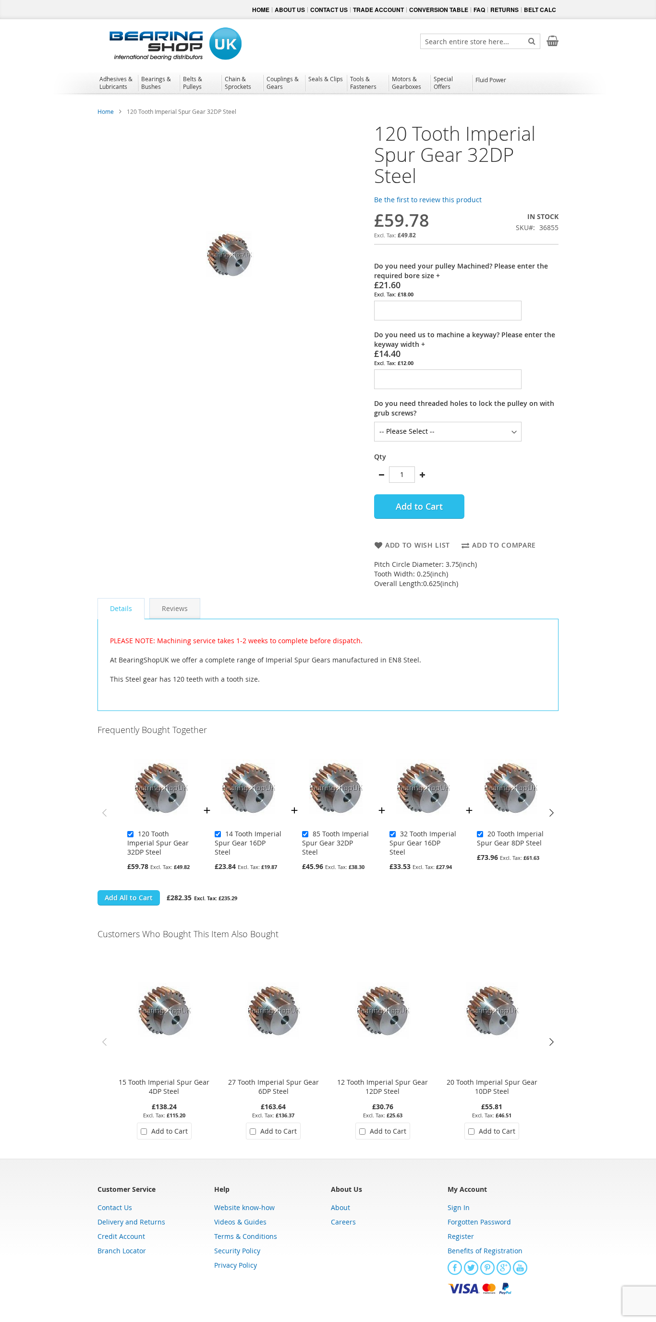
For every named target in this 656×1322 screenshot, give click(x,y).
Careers (343, 1221)
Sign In (459, 1207)
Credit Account (121, 1236)
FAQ (479, 9)
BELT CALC (540, 9)
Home (105, 111)
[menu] (328, 84)
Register (461, 1236)
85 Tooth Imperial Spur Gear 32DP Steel (335, 843)
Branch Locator (121, 1250)
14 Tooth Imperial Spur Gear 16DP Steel (248, 843)
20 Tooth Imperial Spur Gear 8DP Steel (510, 838)
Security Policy (237, 1250)
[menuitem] (117, 82)
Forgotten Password (479, 1221)
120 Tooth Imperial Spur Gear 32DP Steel (158, 843)
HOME (260, 9)
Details (121, 608)
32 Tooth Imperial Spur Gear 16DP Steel (422, 843)
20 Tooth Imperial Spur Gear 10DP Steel (492, 1086)
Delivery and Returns (131, 1221)
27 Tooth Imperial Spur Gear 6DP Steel (273, 1086)
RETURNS (504, 9)
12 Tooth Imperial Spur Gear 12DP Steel (382, 1086)
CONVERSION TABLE (438, 9)
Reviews (175, 608)
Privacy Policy (235, 1265)
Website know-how (244, 1207)
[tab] (121, 608)
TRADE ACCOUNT (378, 9)
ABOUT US (290, 9)
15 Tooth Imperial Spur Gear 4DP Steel (164, 1086)
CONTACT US (329, 9)
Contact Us (114, 1207)
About (340, 1207)
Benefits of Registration (485, 1250)
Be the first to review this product (428, 199)
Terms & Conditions (245, 1236)
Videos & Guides (240, 1221)
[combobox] (480, 41)
